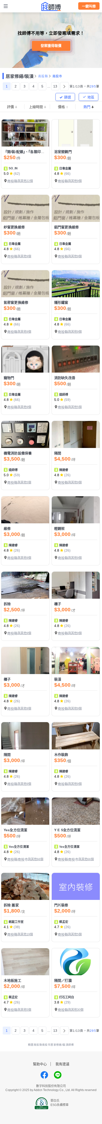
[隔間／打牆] (76, 961)
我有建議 (62, 1064)
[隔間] (76, 434)
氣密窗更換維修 (16, 302)
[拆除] (25, 585)
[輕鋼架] (76, 509)
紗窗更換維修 (14, 227)
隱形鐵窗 (61, 302)
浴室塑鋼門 (63, 152)
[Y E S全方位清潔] (76, 811)
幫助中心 (40, 1064)
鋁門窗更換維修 (66, 227)
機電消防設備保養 (18, 453)
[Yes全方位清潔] (25, 811)
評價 (10, 107)
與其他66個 (35, 859)
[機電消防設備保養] (25, 434)
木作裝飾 (61, 755)
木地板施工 (12, 980)
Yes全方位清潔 (15, 830)
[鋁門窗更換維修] (76, 208)
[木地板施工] (25, 961)
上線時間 (36, 107)
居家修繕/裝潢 (20, 76)
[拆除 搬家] (25, 886)
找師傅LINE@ (57, 1075)
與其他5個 (75, 407)
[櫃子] (76, 585)
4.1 (6, 927)
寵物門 (9, 378)
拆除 (7, 604)
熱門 (86, 107)
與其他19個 (25, 934)
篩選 (67, 97)
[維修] (25, 509)
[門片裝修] (76, 886)
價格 (61, 107)
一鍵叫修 (89, 6)
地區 (90, 97)
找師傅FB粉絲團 (44, 1075)
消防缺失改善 (64, 378)
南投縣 (43, 76)
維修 (7, 529)
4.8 (56, 174)
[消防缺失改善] (76, 359)
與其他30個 (75, 1009)
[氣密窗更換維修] (25, 283)
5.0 (6, 174)
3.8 (56, 1002)
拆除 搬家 (11, 905)
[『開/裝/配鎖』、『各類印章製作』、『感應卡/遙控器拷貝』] (25, 133)
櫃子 (57, 604)
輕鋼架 (59, 529)
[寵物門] (25, 359)
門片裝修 (61, 905)
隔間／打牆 (63, 980)
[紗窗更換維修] (25, 208)
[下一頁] (64, 86)
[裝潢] (76, 660)
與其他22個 (25, 181)
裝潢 (57, 679)
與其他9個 (75, 181)
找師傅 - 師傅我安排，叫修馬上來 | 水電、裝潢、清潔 (51, 6)
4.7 (56, 927)
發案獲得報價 (51, 46)
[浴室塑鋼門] (76, 133)
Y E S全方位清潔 (67, 830)
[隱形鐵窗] (76, 283)
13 (55, 86)
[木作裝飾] (76, 735)
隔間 (57, 453)
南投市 (57, 76)
